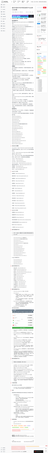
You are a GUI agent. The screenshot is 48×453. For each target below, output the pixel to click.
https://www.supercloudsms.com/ (22, 22)
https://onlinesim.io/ (19, 160)
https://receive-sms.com (16, 142)
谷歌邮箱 (39, 65)
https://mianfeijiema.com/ (21, 280)
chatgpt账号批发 (40, 62)
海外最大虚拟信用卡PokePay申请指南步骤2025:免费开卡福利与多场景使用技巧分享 (43, 14)
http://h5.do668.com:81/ (20, 367)
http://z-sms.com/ (18, 37)
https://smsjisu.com (20, 217)
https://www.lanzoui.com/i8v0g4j (21, 402)
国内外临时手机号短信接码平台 (15, 427)
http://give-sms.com (17, 306)
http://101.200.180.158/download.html (23, 377)
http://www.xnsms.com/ (22, 281)
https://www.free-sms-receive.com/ (25, 163)
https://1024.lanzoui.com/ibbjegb (20, 413)
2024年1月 (40, 86)
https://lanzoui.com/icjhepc (27, 397)
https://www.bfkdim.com (20, 50)
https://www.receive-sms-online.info (18, 137)
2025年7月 (40, 79)
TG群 (16, 336)
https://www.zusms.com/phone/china (24, 219)
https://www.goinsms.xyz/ (20, 26)
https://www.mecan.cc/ (19, 60)
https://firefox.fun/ (19, 85)
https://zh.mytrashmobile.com (17, 134)
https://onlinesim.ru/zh (17, 332)
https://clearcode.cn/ (20, 38)
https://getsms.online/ (17, 345)
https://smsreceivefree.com (17, 136)
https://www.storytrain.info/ (19, 41)
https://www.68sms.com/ (19, 169)
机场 (45, 56)
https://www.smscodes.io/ (21, 161)
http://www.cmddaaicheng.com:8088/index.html (24, 369)
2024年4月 (40, 84)
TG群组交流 (28, 2)
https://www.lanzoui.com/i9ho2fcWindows (27, 406)
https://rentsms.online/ (16, 101)
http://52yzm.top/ (19, 351)
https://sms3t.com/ (15, 93)
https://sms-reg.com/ (15, 104)
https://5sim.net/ (17, 155)
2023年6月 (40, 90)
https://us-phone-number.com (17, 143)
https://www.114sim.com (21, 46)
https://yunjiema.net (18, 52)
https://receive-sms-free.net (18, 245)
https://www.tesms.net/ (16, 120)
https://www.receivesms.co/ (18, 254)
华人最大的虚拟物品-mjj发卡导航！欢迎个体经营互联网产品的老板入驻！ (42, 39)
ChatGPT (39, 56)
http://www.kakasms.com (21, 28)
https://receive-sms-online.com (18, 241)
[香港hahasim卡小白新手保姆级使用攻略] (38, 31)
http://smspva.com (17, 301)
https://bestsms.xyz (15, 119)
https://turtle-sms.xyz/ (20, 32)
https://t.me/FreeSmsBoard (22, 387)
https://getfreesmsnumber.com (17, 128)
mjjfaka (16, 435)
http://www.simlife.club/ (27, 370)
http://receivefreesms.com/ (18, 247)
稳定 (39, 57)
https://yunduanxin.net (23, 222)
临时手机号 (25, 425)
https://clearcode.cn (20, 214)
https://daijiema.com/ (23, 78)
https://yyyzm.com (20, 355)
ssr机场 (39, 59)
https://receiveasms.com (16, 139)
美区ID (39, 71)
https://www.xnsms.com (28, 43)
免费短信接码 (28, 425)
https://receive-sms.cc (16, 125)
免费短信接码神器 (16, 412)
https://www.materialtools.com (21, 273)
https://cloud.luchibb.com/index (21, 87)
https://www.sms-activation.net (22, 25)
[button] (23, 308)
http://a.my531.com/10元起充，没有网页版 (21, 79)
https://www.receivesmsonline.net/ (19, 248)
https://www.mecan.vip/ (19, 58)
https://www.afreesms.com (22, 421)
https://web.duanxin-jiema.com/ (21, 167)
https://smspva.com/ (19, 158)
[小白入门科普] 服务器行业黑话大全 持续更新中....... (43, 18)
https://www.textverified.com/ (18, 341)
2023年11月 (40, 88)
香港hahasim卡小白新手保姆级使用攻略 (43, 30)
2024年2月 (40, 85)
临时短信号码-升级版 (17, 406)
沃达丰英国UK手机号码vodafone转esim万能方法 (43, 26)
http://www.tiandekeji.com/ (22, 366)
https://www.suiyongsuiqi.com (20, 29)
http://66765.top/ (26, 353)
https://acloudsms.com (19, 82)
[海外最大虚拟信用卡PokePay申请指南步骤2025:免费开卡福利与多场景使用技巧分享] (38, 14)
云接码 (15, 402)
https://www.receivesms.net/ (18, 263)
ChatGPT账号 (43, 57)
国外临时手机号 (21, 427)
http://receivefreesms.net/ (18, 259)
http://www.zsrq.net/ (22, 284)
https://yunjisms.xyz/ (19, 40)
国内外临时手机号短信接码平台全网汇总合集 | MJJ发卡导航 (25, 436)
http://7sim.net (16, 244)
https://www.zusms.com (23, 47)
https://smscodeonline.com (17, 117)
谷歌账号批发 (44, 71)
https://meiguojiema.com (17, 337)
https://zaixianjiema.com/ (16, 61)
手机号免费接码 (26, 427)
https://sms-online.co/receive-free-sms (19, 140)
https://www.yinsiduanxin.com (21, 269)
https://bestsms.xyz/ (19, 166)
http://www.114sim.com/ (19, 35)
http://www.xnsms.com (19, 227)
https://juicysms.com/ (16, 88)
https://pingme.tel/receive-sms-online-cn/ (20, 255)
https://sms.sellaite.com (16, 131)
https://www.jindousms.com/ (18, 333)
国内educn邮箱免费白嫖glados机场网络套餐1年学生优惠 (43, 22)
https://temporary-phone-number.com (20, 252)
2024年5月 (40, 83)
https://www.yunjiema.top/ (19, 63)
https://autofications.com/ (18, 342)
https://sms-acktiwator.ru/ (18, 348)
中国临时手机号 (15, 425)
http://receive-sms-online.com (17, 126)
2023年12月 (40, 87)
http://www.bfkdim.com (19, 212)
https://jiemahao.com (23, 49)
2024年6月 (40, 82)
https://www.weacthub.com (18, 237)
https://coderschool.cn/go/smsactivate (24, 147)
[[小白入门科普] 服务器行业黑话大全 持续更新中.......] (38, 18)
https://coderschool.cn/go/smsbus (22, 152)
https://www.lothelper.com (20, 55)
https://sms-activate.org (21, 31)
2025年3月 (40, 80)
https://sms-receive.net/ (17, 262)
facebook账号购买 (40, 68)
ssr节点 (44, 59)
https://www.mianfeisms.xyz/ (20, 34)
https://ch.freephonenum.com (17, 133)
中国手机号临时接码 (20, 425)
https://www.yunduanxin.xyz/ (20, 64)
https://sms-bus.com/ (16, 99)
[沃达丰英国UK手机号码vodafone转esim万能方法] (38, 26)
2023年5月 (40, 91)
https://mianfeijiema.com (19, 44)
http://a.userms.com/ (26, 374)
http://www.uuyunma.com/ (20, 373)
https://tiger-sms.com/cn (16, 110)
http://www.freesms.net (17, 423)
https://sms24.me (15, 123)
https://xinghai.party (20, 53)
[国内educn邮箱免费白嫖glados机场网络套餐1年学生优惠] (38, 22)
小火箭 (39, 74)
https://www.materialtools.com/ (21, 270)
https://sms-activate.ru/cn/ (18, 291)
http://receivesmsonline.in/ (18, 261)
